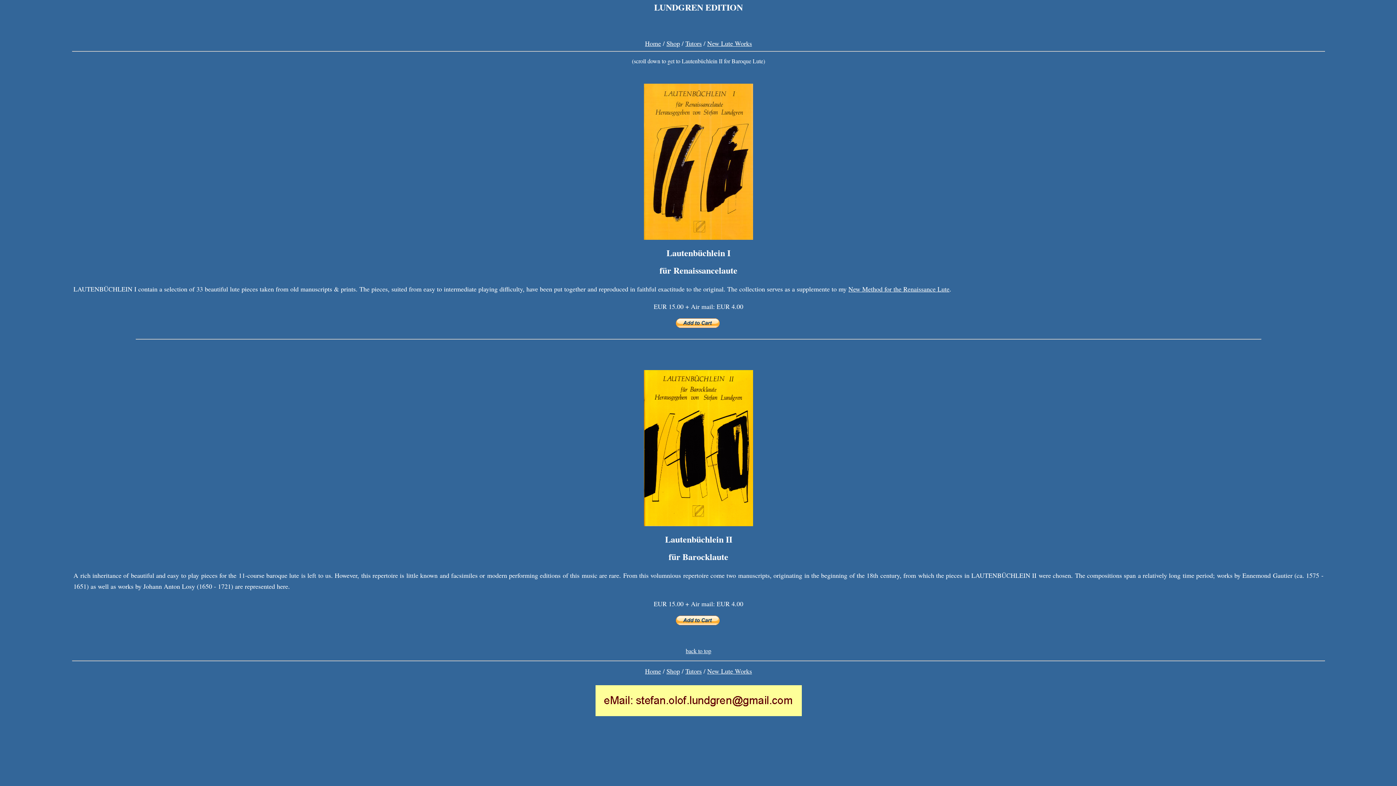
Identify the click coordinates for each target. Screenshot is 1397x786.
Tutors (693, 43)
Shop (673, 43)
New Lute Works (729, 43)
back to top (698, 651)
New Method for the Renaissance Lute (899, 289)
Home (653, 43)
